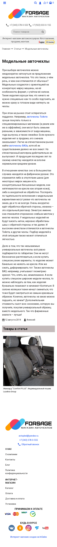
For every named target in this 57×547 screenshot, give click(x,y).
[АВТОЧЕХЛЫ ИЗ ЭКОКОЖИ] (28, 13)
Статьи (18, 49)
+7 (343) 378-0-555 (28, 440)
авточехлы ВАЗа (18, 145)
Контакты (10, 459)
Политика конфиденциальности (16, 472)
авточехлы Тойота (37, 116)
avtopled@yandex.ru (28, 436)
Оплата (9, 493)
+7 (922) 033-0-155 (41, 25)
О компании (11, 454)
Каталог (9, 488)
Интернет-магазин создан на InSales (28, 537)
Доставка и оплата (14, 498)
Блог (7, 465)
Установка (10, 504)
